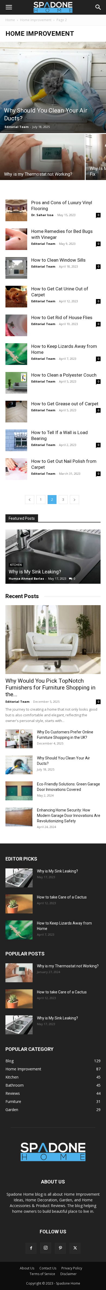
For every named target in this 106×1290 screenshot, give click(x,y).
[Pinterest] (60, 1248)
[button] (8, 7)
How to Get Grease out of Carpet (64, 403)
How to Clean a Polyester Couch (63, 375)
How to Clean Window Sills (58, 260)
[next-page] (74, 499)
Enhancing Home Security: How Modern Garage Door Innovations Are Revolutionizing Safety (68, 815)
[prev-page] (29, 499)
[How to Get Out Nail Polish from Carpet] (16, 469)
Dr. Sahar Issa (42, 215)
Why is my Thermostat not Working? (68, 966)
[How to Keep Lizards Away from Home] (16, 354)
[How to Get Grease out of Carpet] (16, 411)
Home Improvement (35, 20)
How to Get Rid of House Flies (61, 317)
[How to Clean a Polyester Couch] (16, 383)
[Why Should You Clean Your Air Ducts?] (53, 87)
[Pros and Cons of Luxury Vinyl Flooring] (16, 210)
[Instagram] (45, 1248)
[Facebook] (31, 1248)
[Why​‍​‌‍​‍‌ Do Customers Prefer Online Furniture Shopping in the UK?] (19, 738)
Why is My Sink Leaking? (35, 572)
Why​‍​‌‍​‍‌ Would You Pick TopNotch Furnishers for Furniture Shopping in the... (50, 688)
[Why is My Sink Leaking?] (53, 557)
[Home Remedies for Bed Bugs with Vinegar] (16, 239)
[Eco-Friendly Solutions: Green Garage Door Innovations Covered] (19, 790)
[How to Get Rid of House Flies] (16, 325)
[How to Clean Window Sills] (16, 268)
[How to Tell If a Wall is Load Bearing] (16, 440)
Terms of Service (42, 1274)
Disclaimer (68, 1274)
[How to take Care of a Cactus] (19, 903)
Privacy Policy (71, 1268)
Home (10, 20)
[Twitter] (75, 1248)
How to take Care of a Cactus (62, 897)
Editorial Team (17, 127)
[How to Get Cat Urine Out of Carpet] (16, 296)
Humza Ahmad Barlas (26, 578)
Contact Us (47, 1268)
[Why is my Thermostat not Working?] (42, 165)
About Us (27, 1268)
